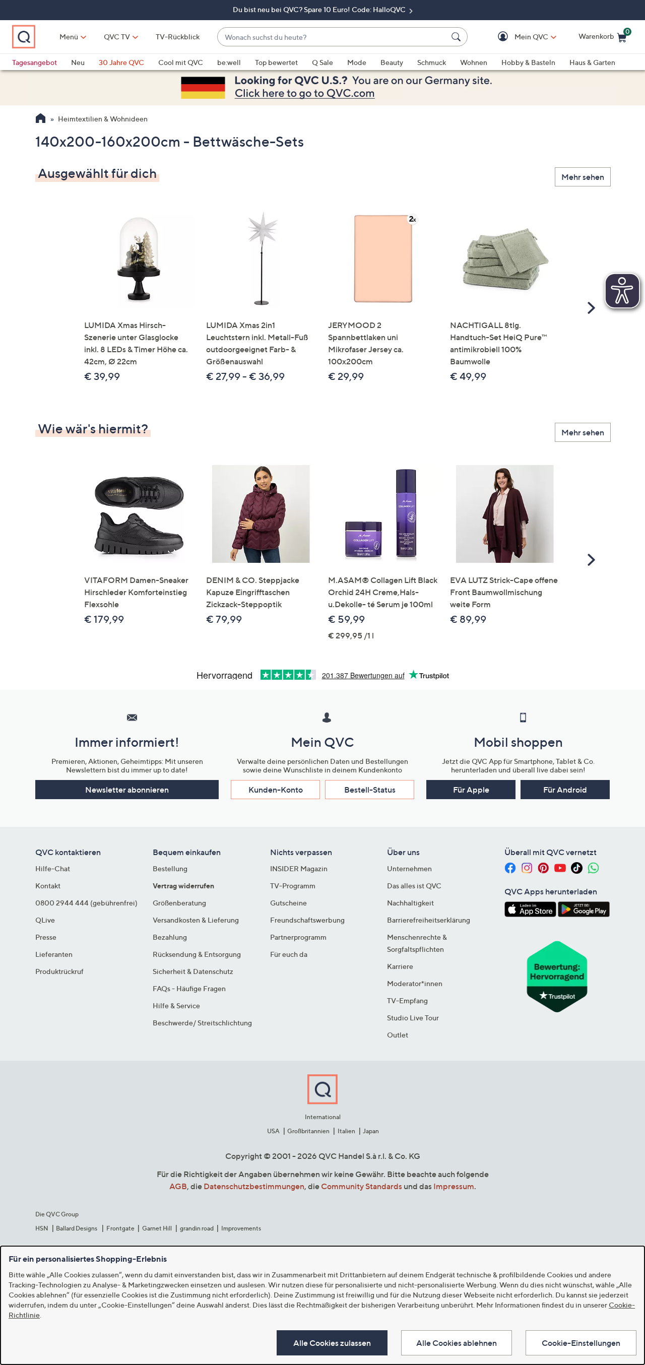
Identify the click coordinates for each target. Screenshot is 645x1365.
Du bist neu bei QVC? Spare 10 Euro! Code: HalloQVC (320, 9)
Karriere (400, 966)
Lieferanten (54, 954)
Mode (356, 62)
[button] (517, 37)
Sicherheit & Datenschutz (193, 971)
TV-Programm (292, 885)
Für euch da (288, 954)
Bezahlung (170, 937)
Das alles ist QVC (414, 885)
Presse (45, 937)
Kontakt (47, 885)
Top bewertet (276, 62)
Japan (371, 1131)
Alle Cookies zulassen (332, 1343)
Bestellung (170, 868)
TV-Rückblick (178, 36)
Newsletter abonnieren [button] (127, 790)
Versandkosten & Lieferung (196, 920)
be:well (229, 62)
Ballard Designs (77, 1228)
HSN (41, 1228)
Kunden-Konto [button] (275, 790)
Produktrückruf (59, 971)
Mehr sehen (582, 177)
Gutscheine (288, 902)
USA (273, 1131)
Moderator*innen (414, 983)
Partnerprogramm (298, 937)
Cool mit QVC (180, 62)
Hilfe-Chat (52, 868)
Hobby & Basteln (528, 62)
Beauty (391, 62)
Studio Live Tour (413, 1017)
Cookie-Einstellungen (581, 1343)
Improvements (241, 1228)
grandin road (197, 1228)
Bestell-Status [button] (370, 790)
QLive (45, 920)
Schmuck (431, 62)
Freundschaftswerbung (307, 920)
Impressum (453, 1186)
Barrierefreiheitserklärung (428, 920)
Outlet (397, 1034)
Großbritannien (308, 1131)
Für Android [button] (565, 790)
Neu (78, 62)
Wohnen (473, 62)
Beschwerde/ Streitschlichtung (202, 1022)
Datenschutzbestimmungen (254, 1186)
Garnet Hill (157, 1228)
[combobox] (332, 37)
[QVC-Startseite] (40, 119)
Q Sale (322, 62)
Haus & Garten (592, 62)
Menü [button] (68, 36)
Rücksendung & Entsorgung (197, 954)
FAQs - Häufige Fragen (189, 988)
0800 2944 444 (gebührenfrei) (86, 902)
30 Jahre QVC (121, 62)
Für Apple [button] (471, 790)
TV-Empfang (407, 1000)
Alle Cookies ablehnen (456, 1343)
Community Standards (361, 1186)
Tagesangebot (34, 62)
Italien (346, 1131)
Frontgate (120, 1228)
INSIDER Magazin (299, 868)
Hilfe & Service (176, 1005)
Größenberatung (179, 902)
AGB (178, 1186)
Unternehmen (409, 868)
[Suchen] (457, 37)
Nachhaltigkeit (410, 902)
